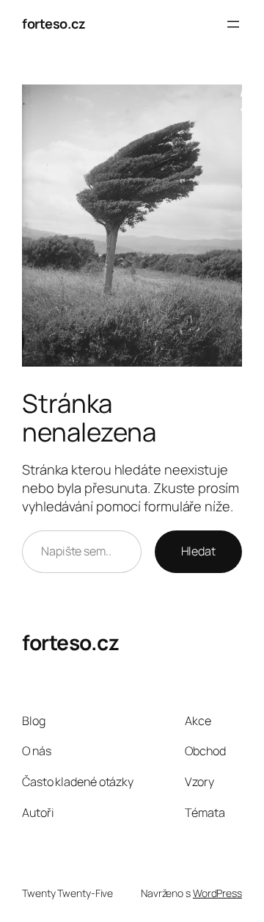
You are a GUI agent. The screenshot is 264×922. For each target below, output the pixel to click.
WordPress (217, 893)
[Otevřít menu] (233, 24)
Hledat (198, 551)
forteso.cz (53, 23)
